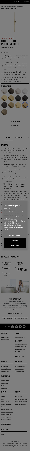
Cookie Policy (14, 227)
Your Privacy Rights (15, 235)
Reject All (15, 240)
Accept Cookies (15, 245)
